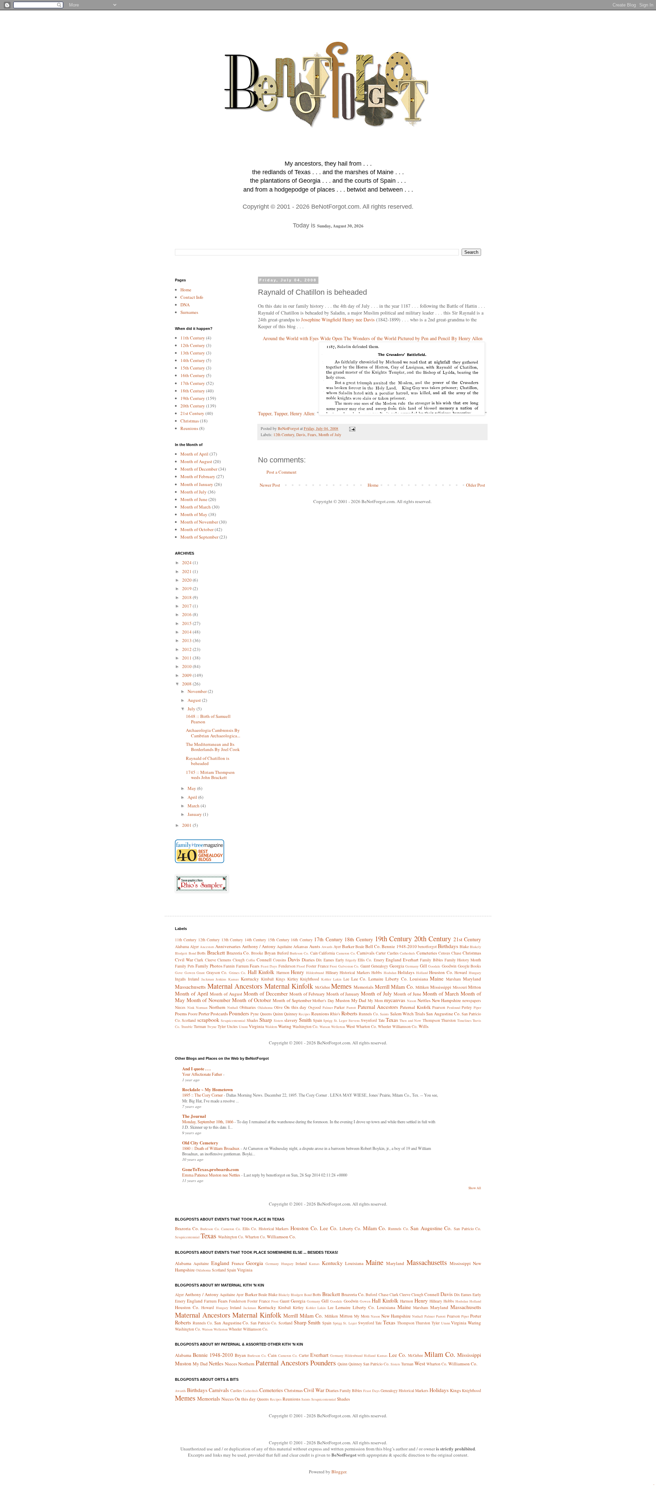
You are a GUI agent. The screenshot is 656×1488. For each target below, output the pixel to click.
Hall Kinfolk (261, 972)
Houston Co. (441, 972)
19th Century (192, 398)
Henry (297, 972)
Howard (460, 972)
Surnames (189, 312)
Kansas (233, 979)
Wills (423, 1026)
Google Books (469, 966)
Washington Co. (305, 1026)
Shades (252, 1020)
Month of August (196, 461)
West (350, 1026)
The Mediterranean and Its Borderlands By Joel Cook (213, 747)
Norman (201, 1007)
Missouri (460, 987)
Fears (312, 434)
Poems (181, 1014)
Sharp (265, 1019)
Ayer (337, 946)
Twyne (212, 1026)
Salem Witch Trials (407, 1014)
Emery (379, 959)
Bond (192, 953)
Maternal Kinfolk (288, 986)
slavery (291, 1020)
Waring (284, 1026)
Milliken (422, 987)
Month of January (196, 484)
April (193, 797)
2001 (187, 825)
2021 (187, 571)
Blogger (338, 1472)
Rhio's (335, 1013)
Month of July (329, 434)
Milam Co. (402, 986)
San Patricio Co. (467, 1228)
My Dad (359, 1000)
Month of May (193, 514)
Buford (283, 953)
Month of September (199, 537)
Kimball (267, 979)
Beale (359, 946)
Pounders (239, 1013)
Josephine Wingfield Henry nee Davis (338, 319)
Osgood (314, 1007)
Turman (200, 1026)
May (192, 788)
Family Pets (184, 966)
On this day (295, 1007)
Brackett (216, 952)
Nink (190, 1007)
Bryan (270, 953)
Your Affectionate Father (202, 1074)
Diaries (308, 960)
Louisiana (419, 979)
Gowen (189, 972)
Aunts (314, 946)
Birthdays (448, 946)
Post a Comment (281, 472)
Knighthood (309, 979)
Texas (392, 1019)
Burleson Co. (299, 953)
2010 (187, 666)
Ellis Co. (365, 959)
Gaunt (365, 966)
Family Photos (208, 966)
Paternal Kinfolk (415, 1007)
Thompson (431, 1020)
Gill (423, 966)
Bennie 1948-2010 (399, 946)
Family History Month (463, 959)
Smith (305, 1019)
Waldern (271, 1026)
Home (373, 485)
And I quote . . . (196, 1068)
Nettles (424, 1000)
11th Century (192, 338)
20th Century (192, 406)
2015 (187, 623)
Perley (467, 1007)
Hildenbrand (315, 972)
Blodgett (181, 953)
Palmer (328, 1007)
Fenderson (287, 966)
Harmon (282, 972)
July (192, 709)
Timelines (464, 1020)
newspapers (471, 1000)
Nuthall (232, 1007)
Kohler (326, 979)
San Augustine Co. (443, 1014)
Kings (280, 979)
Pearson (438, 1007)
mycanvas (394, 1000)
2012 (187, 649)
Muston (343, 1000)
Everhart (411, 960)
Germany (412, 966)
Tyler (222, 1026)
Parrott (351, 1007)
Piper (477, 1007)
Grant (200, 972)
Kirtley (292, 979)
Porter (204, 1014)
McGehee (322, 987)
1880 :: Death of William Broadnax (211, 1148)
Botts (201, 953)
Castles (393, 953)
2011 (187, 658)
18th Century (192, 391)
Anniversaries (228, 946)
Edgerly (350, 960)
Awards (327, 946)
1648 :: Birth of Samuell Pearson (208, 719)
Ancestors (207, 946)
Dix (319, 959)
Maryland (472, 979)
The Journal (194, 1116)
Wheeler (384, 1026)
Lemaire (375, 979)
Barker (348, 946)
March (194, 806)
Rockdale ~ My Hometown (207, 1089)
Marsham (453, 979)
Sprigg (327, 1020)
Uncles (232, 1026)
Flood (301, 966)
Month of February (197, 476)
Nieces (180, 1007)
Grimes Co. (237, 972)
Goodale (434, 966)
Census (444, 953)
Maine (436, 978)
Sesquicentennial (233, 1020)
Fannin (229, 966)
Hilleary (332, 972)
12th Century (283, 434)
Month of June (193, 499)
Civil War (184, 960)
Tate (381, 1020)
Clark (198, 959)
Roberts (349, 1013)
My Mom (375, 1000)
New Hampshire (446, 1000)
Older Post (475, 485)
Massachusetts (190, 986)
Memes (341, 986)
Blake (464, 946)
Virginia (256, 1026)
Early (340, 959)
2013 (187, 640)
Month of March (195, 507)
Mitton (474, 987)
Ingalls (180, 979)
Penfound (453, 1007)
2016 (187, 614)
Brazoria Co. (238, 953)
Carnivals (365, 953)
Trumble (187, 1026)
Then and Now (410, 1020)
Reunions (189, 428)
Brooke (257, 953)
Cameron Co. (346, 953)
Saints (384, 1014)
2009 (187, 675)
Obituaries (248, 1007)
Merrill (382, 986)
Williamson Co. (405, 1026)
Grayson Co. (217, 972)
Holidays (406, 972)
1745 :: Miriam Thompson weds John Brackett (210, 775)
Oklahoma (265, 1007)
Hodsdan (390, 972)
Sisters (278, 1020)
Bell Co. (373, 946)
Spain (317, 1020)
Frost (333, 966)
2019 (187, 588)
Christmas (189, 421)
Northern (217, 1007)
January (195, 814)
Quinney (291, 1013)
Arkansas (300, 946)
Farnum (242, 966)
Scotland (189, 1020)
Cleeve (210, 959)
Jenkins (221, 979)
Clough (239, 959)
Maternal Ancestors (235, 986)
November (198, 691)
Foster (311, 966)
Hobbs (376, 972)
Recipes (304, 1014)
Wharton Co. (366, 1026)
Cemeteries (426, 953)
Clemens (224, 959)
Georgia (397, 966)
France (323, 966)
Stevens (354, 1020)
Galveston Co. (348, 966)
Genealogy (379, 966)
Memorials (363, 987)
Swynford (369, 1020)
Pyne (254, 1013)
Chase (456, 953)
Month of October (197, 529)
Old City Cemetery (200, 1142)
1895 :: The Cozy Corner (203, 1095)
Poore (192, 1013)
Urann (243, 1026)
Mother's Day (323, 1000)
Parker (339, 1007)
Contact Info (191, 297)
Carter (381, 953)
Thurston (448, 1020)
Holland (422, 972)
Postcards (219, 1014)
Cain (314, 953)
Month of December (198, 469)
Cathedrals (407, 953)
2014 (187, 632)
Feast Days (269, 966)
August (195, 700)
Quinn (278, 1013)
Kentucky (250, 979)
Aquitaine (284, 946)
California (327, 953)
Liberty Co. (396, 979)
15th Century (192, 368)
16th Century (192, 375)
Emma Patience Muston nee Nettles (211, 1175)
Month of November (199, 522)
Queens (266, 1013)
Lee (346, 979)
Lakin (337, 979)
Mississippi (440, 987)
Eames (329, 959)
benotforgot (427, 946)
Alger (194, 946)
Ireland (193, 979)
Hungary (475, 972)
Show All (474, 1188)
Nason (411, 1000)
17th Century (192, 383)
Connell (264, 960)
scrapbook (208, 1019)
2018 (187, 597)
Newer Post (270, 485)
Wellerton (338, 1026)
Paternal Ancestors (378, 1006)
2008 (187, 684)
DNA (185, 305)
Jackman (207, 979)
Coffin (250, 960)
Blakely (475, 946)
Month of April (194, 454)
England (393, 960)
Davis (300, 434)
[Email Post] (351, 428)
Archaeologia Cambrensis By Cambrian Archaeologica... (213, 733)
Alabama (182, 946)
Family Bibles (431, 959)
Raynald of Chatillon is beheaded (207, 761)
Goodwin (449, 966)
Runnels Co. (369, 1013)
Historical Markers (355, 972)
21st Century (192, 413)
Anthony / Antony (259, 946)
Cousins (279, 959)
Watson (324, 1026)
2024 (187, 562)
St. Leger (340, 1020)
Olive (278, 1007)
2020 (187, 580)
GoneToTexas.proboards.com (210, 1169)
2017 (187, 606)
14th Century (192, 360)
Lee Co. (359, 979)
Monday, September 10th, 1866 (208, 1121)
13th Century (192, 353)
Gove (179, 972)
